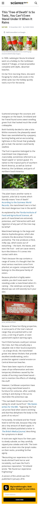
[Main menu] (4, 3)
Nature (4, 27)
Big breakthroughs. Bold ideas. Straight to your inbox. (23, 487)
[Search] (36, 3)
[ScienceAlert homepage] (19, 3)
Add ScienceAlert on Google (15, 32)
